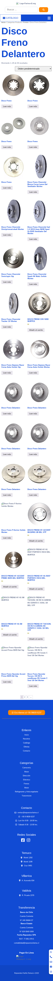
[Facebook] (51, 967)
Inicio (3, 22)
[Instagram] (51, 972)
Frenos (26, 22)
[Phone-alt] (51, 957)
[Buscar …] (21, 9)
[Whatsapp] (51, 952)
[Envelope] (51, 962)
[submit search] (43, 9)
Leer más (7, 106)
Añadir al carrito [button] (36, 330)
